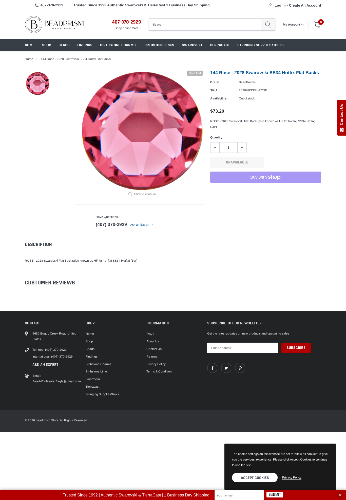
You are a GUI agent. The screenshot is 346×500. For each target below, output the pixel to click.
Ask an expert (45, 364)
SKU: (214, 90)
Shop (46, 45)
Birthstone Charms (118, 45)
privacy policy (291, 477)
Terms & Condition (159, 371)
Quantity (216, 137)
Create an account (305, 5)
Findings (84, 45)
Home (29, 45)
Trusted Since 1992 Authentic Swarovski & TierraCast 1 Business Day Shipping (141, 5)
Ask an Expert (140, 224)
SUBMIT (274, 494)
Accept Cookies (255, 478)
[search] (268, 24)
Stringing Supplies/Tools (260, 45)
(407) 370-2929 (111, 224)
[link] (212, 368)
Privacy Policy (156, 364)
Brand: (215, 82)
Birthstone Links (158, 45)
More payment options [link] (265, 189)
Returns (151, 356)
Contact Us (154, 349)
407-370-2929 (52, 5)
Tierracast (219, 45)
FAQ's (150, 334)
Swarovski (192, 45)
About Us (152, 341)
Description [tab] (38, 244)
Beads (64, 45)
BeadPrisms (247, 82)
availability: (218, 98)
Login (280, 5)
